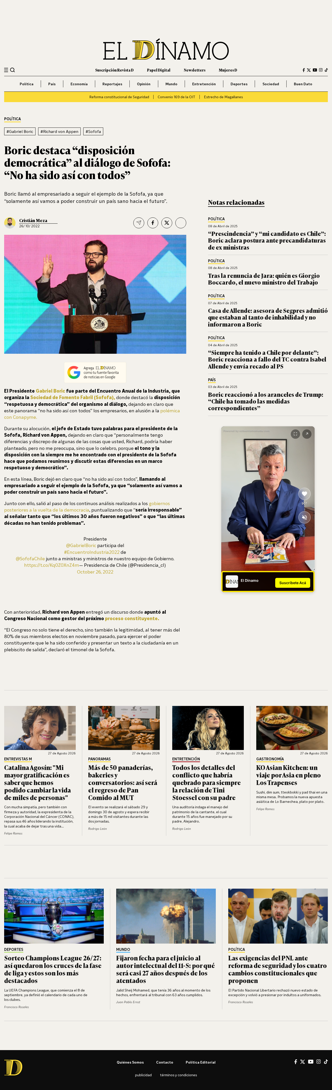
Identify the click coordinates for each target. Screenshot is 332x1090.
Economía (79, 84)
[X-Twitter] (309, 70)
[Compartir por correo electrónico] (138, 222)
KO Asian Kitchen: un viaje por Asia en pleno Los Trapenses (288, 775)
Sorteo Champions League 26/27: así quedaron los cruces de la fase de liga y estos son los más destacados (52, 969)
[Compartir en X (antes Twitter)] (166, 222)
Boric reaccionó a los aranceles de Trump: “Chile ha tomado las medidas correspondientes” (265, 401)
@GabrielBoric (81, 545)
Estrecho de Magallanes (223, 97)
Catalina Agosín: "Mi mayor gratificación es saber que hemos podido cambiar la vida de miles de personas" (37, 782)
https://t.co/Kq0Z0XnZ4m (51, 565)
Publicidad (143, 1075)
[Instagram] (321, 70)
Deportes (239, 84)
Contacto (164, 1062)
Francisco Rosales (16, 1007)
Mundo (171, 84)
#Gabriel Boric (19, 131)
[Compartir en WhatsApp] (180, 222)
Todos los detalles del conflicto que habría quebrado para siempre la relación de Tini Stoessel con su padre (206, 782)
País (52, 84)
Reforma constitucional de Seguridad (119, 97)
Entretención (204, 84)
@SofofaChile (30, 558)
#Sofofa (93, 131)
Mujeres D (228, 70)
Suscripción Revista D (114, 70)
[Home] (166, 49)
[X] (302, 1062)
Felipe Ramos (13, 833)
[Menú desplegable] (6, 70)
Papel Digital (158, 70)
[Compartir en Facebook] (152, 222)
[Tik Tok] (326, 1061)
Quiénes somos (130, 1062)
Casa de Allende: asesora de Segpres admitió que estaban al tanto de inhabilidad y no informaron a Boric (268, 317)
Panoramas (99, 759)
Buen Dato (303, 84)
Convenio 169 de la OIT (176, 97)
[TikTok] (326, 70)
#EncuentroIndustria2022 (92, 552)
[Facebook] (304, 70)
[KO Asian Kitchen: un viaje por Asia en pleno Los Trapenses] (292, 728)
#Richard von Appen (59, 131)
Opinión (143, 84)
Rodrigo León (97, 829)
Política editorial (201, 1062)
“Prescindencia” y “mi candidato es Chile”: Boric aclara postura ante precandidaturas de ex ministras (267, 240)
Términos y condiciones (178, 1075)
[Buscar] (12, 70)
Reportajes (112, 84)
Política (26, 84)
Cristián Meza (33, 220)
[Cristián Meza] (10, 223)
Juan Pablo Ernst (128, 1002)
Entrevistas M (18, 759)
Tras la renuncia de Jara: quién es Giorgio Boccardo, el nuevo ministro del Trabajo (264, 278)
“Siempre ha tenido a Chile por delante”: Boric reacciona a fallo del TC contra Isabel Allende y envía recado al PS (267, 359)
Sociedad (270, 84)
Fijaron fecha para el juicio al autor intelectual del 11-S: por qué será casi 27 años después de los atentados (165, 969)
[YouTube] (315, 70)
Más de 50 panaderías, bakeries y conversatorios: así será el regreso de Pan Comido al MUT (122, 782)
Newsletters (194, 70)
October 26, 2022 (95, 572)
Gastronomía (270, 759)
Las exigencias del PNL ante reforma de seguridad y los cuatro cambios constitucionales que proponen (277, 969)
